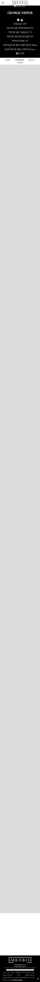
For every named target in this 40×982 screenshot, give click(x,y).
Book (7, 60)
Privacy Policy (17, 980)
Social (32, 60)
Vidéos (20, 62)
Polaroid (19, 60)
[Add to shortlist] (18, 20)
